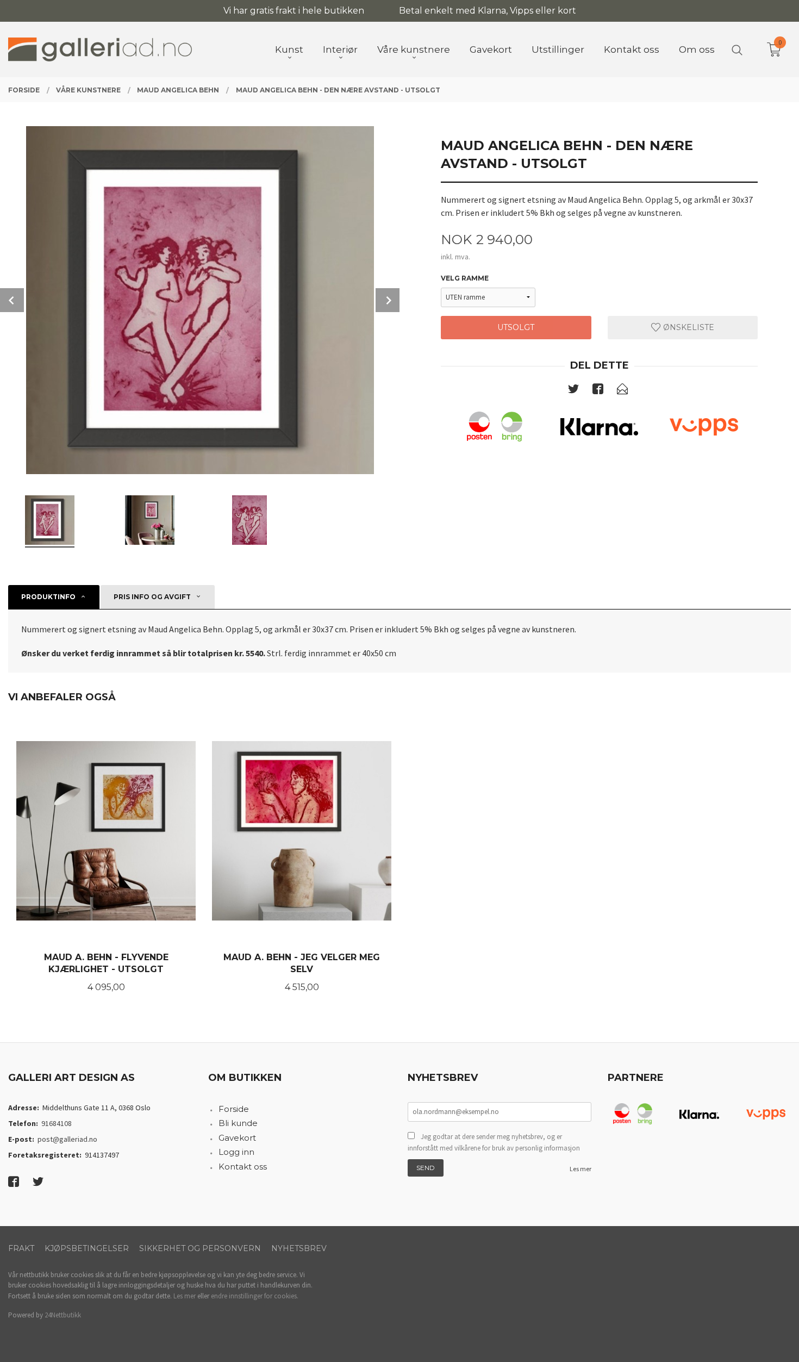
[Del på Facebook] (598, 391)
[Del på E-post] (622, 391)
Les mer (580, 1169)
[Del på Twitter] (573, 391)
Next (388, 300)
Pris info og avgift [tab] (152, 597)
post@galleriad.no (67, 1139)
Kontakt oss (243, 1166)
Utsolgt (515, 327)
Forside (234, 1109)
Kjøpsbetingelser (87, 1248)
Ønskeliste (687, 327)
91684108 (56, 1123)
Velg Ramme (465, 278)
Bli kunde (238, 1123)
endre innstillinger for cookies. (254, 1296)
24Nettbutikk (63, 1315)
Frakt (21, 1248)
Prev (12, 300)
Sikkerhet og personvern (200, 1248)
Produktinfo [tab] (48, 597)
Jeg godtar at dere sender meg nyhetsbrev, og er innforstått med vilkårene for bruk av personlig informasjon (494, 1142)
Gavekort (237, 1138)
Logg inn (236, 1152)
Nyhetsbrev (299, 1248)
